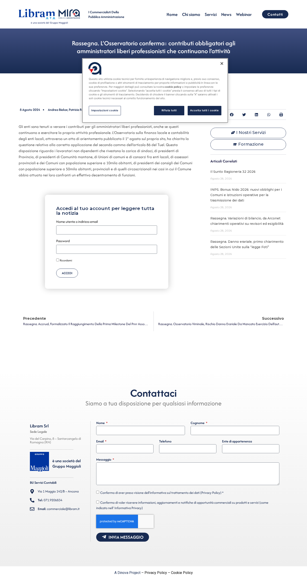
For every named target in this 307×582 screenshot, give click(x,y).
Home (172, 14)
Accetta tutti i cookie (204, 110)
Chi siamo (191, 14)
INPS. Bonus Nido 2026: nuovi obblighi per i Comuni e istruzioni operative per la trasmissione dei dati (246, 195)
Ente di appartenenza (237, 442)
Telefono (165, 442)
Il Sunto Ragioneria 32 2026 (233, 172)
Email (100, 442)
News (226, 14)
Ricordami (65, 260)
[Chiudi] (222, 63)
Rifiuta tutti (169, 110)
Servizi (211, 14)
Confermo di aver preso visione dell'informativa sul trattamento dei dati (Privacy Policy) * (162, 492)
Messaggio (104, 460)
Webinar (244, 14)
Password (63, 241)
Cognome (198, 423)
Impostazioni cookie (104, 110)
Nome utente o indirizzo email (77, 222)
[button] (232, 114)
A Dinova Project (127, 573)
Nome (100, 423)
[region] (155, 90)
